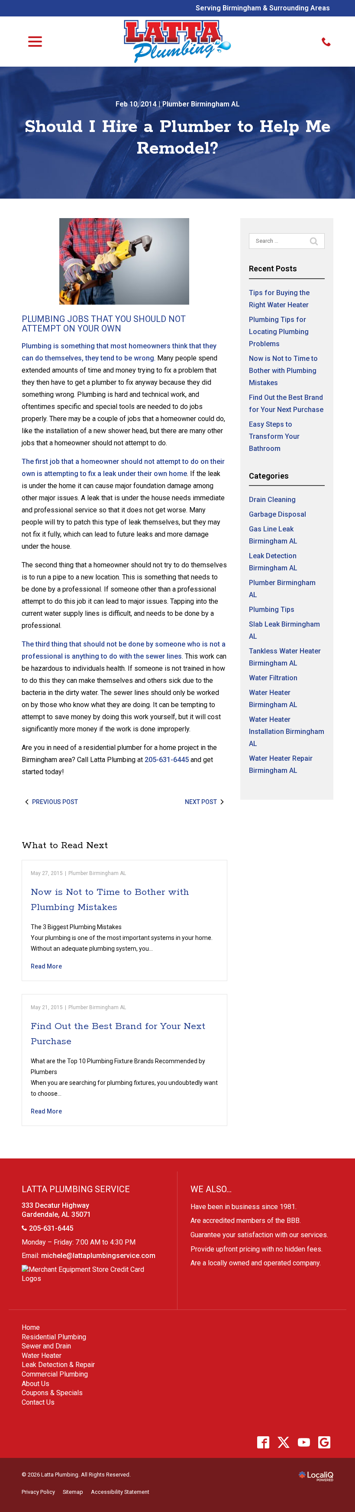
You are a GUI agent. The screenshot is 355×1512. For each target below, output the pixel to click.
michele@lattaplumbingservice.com (98, 1255)
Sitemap (73, 1492)
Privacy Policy (38, 1492)
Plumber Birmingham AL (201, 104)
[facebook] (263, 1442)
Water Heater (41, 1355)
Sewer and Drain (46, 1346)
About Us (35, 1384)
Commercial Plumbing (55, 1374)
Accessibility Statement (120, 1492)
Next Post (201, 801)
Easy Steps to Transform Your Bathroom (274, 436)
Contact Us (38, 1402)
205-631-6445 (167, 760)
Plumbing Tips (271, 609)
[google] (324, 1442)
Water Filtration (273, 678)
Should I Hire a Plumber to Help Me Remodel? (178, 137)
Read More (46, 966)
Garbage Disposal (277, 514)
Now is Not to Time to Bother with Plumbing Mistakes (283, 370)
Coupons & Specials (52, 1393)
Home (31, 1327)
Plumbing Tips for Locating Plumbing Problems (279, 331)
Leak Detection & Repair (58, 1365)
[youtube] (303, 1442)
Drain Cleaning (272, 499)
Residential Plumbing (54, 1337)
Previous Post (55, 801)
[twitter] (283, 1442)
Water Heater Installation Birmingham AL (286, 731)
